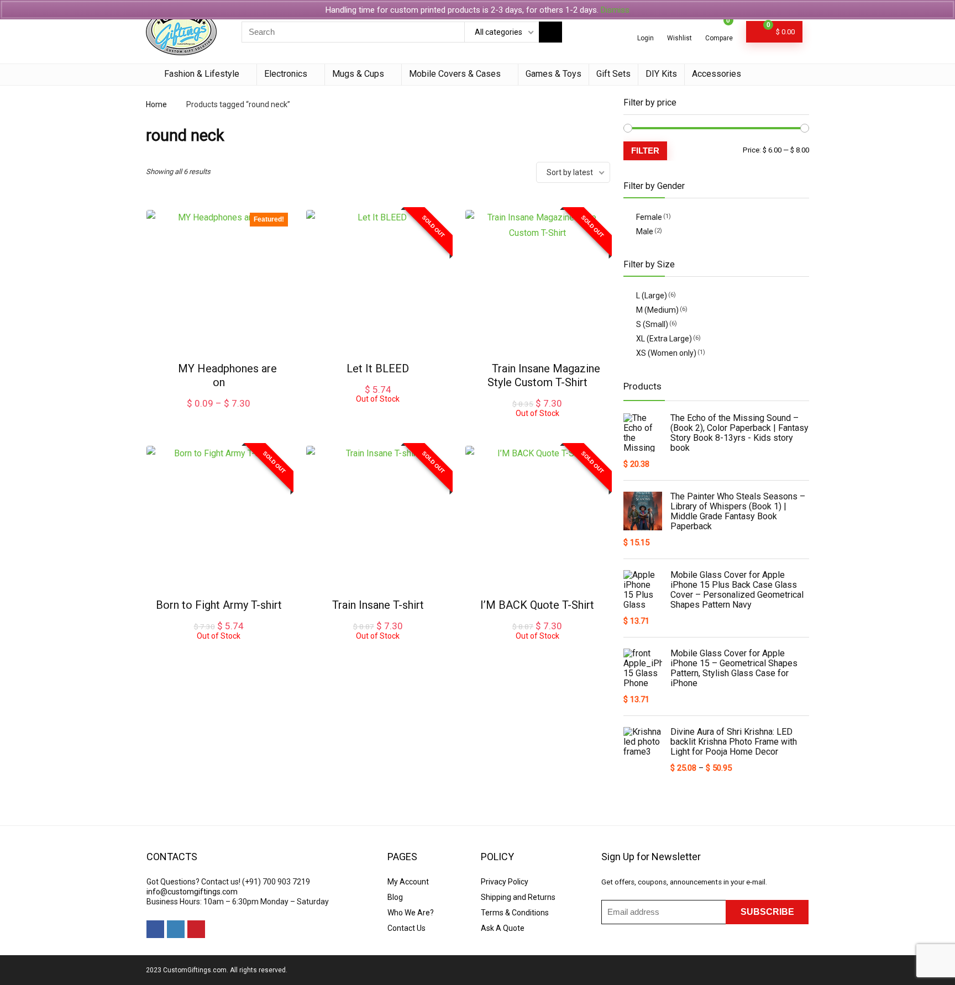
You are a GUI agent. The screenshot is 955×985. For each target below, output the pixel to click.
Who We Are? (410, 912)
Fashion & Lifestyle (201, 74)
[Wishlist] (679, 27)
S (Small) (652, 324)
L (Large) (651, 295)
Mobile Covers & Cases (455, 74)
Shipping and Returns (518, 897)
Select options (219, 414)
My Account (408, 881)
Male (644, 231)
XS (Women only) (666, 353)
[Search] (550, 32)
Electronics (285, 74)
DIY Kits (661, 74)
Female (649, 217)
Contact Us (406, 928)
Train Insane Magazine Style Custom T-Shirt (543, 375)
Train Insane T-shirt (378, 605)
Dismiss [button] (615, 10)
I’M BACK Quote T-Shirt (537, 605)
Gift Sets (613, 74)
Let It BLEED (378, 368)
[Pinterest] (196, 929)
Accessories (716, 74)
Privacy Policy (504, 881)
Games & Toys (553, 74)
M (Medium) (657, 309)
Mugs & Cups (358, 74)
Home (156, 104)
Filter (645, 150)
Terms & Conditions (515, 912)
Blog (395, 897)
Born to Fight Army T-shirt (219, 605)
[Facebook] (155, 929)
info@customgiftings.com (192, 891)
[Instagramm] (176, 929)
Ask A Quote (502, 928)
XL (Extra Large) (664, 338)
